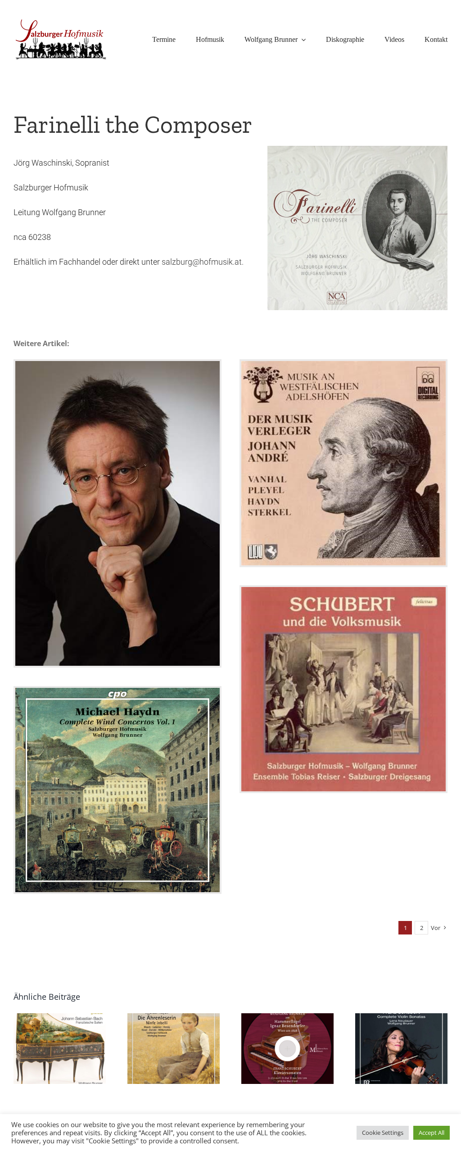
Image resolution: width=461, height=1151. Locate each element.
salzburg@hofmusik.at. (203, 261)
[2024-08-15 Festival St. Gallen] (117, 513)
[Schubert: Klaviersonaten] (287, 1048)
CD (343, 480)
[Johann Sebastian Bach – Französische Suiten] (60, 1048)
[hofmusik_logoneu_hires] (61, 20)
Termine (117, 530)
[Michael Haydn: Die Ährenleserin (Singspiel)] (173, 1048)
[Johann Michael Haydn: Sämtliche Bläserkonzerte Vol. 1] (117, 790)
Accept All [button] (431, 1132)
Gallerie (117, 497)
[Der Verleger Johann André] (343, 463)
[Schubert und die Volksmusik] (343, 689)
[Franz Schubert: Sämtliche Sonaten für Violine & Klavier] (401, 1048)
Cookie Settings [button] (382, 1132)
